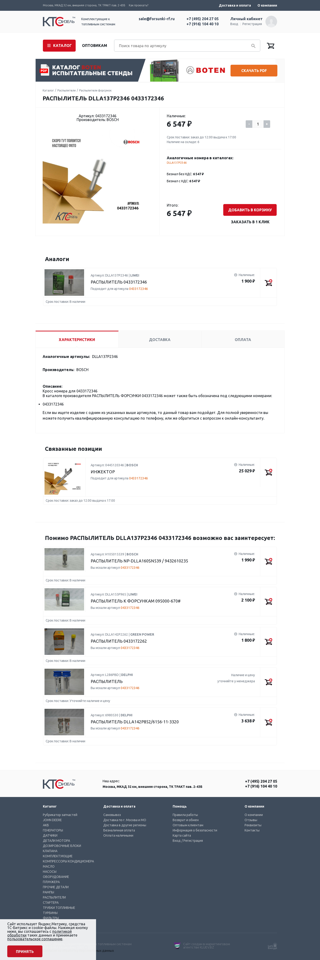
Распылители (66, 90)
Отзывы (251, 820)
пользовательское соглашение (34, 939)
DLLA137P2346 (177, 162)
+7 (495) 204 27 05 (202, 19)
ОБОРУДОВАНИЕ (56, 877)
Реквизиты (253, 825)
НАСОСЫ (49, 871)
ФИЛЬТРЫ (51, 918)
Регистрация (252, 24)
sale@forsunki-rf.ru (157, 19)
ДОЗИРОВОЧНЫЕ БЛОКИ (62, 846)
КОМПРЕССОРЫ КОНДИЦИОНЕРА (68, 861)
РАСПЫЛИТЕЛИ (54, 897)
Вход (234, 24)
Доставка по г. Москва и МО (124, 820)
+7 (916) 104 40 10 (202, 24)
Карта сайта (182, 835)
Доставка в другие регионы (124, 825)
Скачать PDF (254, 70)
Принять (25, 951)
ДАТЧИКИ (50, 835)
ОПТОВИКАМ (94, 45)
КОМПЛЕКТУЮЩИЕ (58, 856)
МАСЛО (49, 866)
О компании (267, 5)
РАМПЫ (48, 892)
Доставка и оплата (235, 5)
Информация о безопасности (195, 830)
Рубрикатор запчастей (60, 815)
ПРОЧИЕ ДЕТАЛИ (56, 887)
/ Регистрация (192, 840)
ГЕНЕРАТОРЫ (53, 830)
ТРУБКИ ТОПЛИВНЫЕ (59, 908)
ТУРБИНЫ (50, 913)
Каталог (48, 90)
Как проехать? (138, 5)
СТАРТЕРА (51, 902)
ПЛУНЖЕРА (51, 882)
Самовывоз (112, 815)
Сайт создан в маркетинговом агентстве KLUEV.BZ (206, 945)
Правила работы (185, 815)
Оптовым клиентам (188, 825)
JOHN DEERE (52, 820)
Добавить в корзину (250, 210)
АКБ (46, 825)
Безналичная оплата (119, 830)
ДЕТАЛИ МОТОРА (56, 840)
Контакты (252, 830)
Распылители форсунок (95, 90)
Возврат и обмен (186, 820)
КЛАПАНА (50, 851)
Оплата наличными (118, 835)
